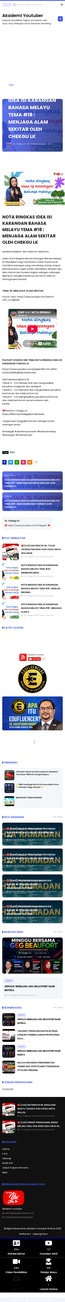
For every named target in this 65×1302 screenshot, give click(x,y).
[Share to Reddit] (29, 462)
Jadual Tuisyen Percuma (15, 1167)
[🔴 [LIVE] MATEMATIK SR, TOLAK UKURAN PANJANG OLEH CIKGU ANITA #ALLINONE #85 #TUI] (10, 559)
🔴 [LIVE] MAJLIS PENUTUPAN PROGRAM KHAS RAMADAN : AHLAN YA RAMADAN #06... (30, 832)
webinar (8, 981)
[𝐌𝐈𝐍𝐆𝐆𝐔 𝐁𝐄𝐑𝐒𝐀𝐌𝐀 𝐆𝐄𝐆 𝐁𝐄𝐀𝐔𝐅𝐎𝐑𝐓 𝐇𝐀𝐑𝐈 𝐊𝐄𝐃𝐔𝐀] (8, 1056)
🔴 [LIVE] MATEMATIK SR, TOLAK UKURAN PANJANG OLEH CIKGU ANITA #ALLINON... (41, 549)
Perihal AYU (25, 1233)
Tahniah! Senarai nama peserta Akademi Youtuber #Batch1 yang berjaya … (37, 773)
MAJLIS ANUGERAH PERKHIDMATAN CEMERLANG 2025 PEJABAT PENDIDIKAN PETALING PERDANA (38, 1066)
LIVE (4, 4)
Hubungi (6, 1158)
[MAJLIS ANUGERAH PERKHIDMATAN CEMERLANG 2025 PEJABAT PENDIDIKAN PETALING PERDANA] (8, 1072)
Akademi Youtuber (22, 16)
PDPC (11, 85)
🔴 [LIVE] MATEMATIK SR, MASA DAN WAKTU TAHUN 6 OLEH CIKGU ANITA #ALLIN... (36, 1108)
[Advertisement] (32, 60)
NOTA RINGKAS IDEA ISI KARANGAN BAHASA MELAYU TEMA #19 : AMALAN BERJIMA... (40, 588)
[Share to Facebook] (4, 462)
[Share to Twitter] (10, 462)
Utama (6, 1149)
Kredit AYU (7, 1163)
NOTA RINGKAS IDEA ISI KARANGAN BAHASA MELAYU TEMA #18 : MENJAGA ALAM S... (41, 608)
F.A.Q (4, 1153)
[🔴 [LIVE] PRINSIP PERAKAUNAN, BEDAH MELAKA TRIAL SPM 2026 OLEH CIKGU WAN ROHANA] (8, 1132)
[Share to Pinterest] (23, 462)
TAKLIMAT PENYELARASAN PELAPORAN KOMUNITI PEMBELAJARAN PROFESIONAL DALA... (38, 1034)
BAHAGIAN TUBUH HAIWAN (29, 797)
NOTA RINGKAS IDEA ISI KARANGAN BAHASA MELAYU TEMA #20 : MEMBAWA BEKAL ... (39, 569)
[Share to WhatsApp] (17, 462)
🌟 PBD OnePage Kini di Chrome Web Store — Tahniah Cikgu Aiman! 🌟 (37, 785)
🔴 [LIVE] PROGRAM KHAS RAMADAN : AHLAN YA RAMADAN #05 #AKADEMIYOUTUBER (29, 884)
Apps (4, 1172)
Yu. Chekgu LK (12, 520)
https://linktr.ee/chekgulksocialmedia (23, 414)
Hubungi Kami (40, 1233)
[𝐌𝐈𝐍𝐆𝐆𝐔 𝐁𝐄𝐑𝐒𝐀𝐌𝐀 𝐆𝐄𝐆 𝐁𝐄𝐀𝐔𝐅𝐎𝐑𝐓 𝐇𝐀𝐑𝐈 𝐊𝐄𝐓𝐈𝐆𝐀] (32, 956)
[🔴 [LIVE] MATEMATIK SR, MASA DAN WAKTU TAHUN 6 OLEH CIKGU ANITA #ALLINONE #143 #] (10, 5)
